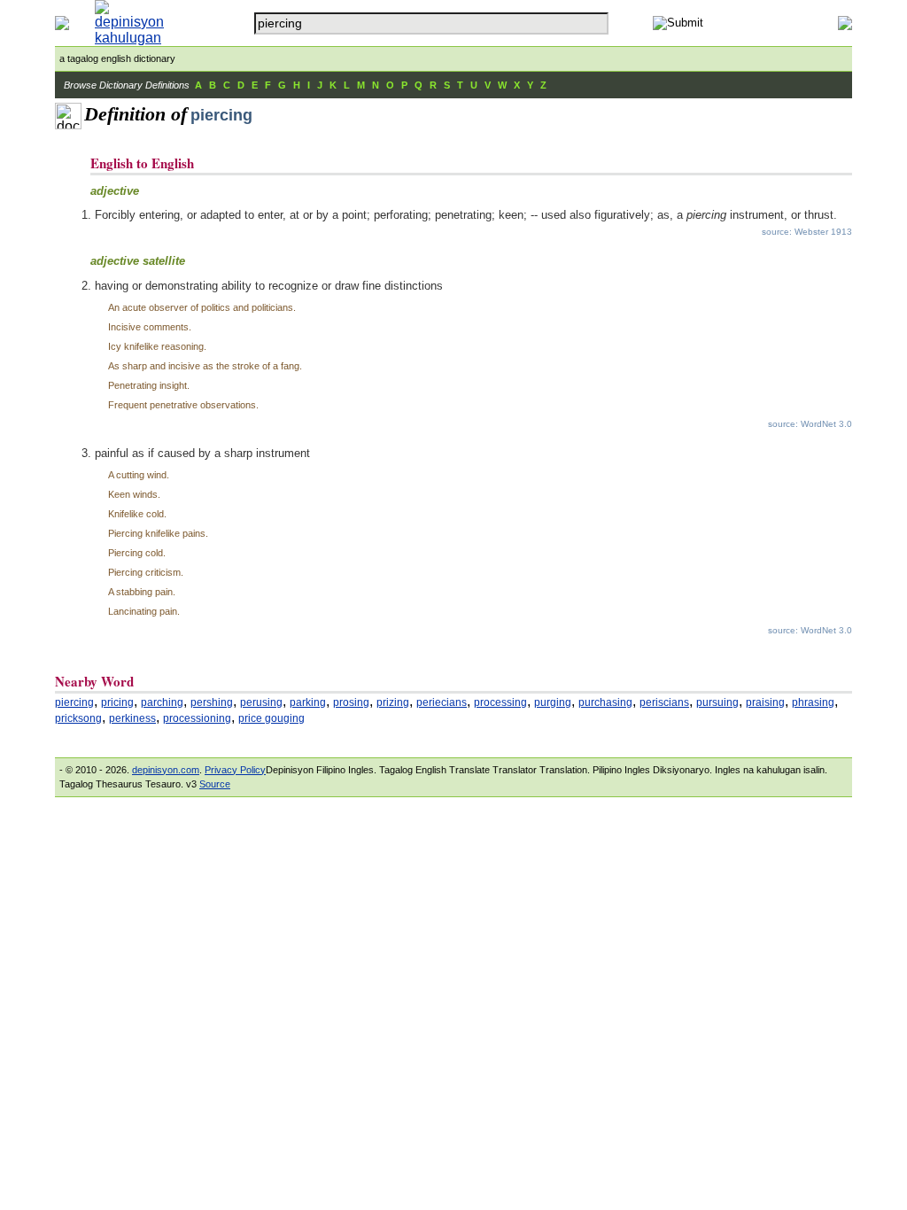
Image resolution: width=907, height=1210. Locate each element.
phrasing (813, 702)
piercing (74, 702)
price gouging (271, 718)
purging (552, 702)
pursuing (717, 702)
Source (214, 784)
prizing (392, 702)
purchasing (605, 702)
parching (162, 702)
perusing (261, 702)
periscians (664, 702)
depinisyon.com (165, 769)
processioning (197, 718)
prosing (351, 702)
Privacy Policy (235, 769)
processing (500, 702)
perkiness (132, 718)
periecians (441, 702)
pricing (117, 702)
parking (308, 702)
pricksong (78, 718)
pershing (211, 702)
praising (765, 702)
